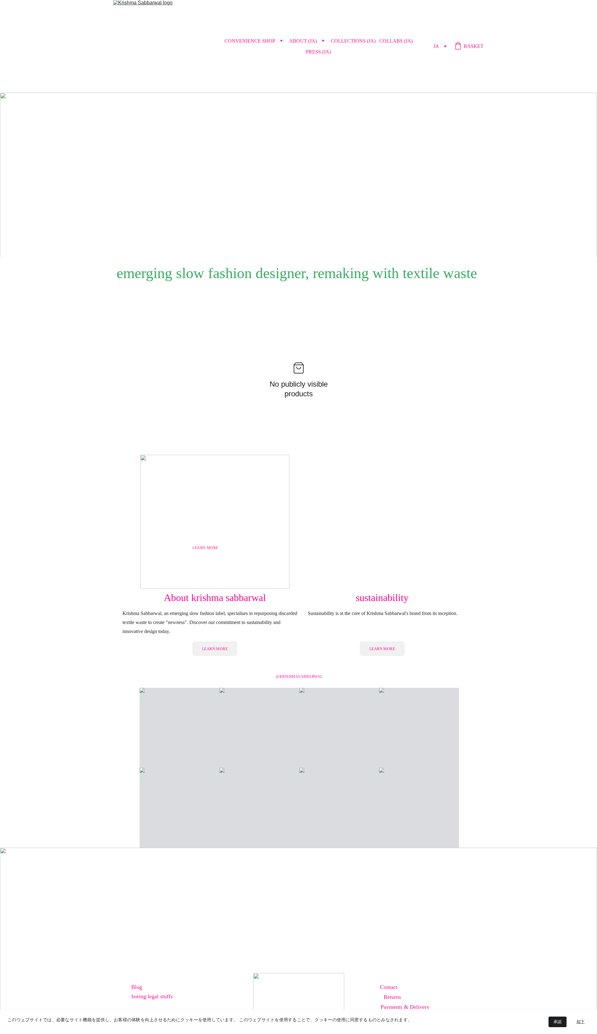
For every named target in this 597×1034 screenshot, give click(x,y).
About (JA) (303, 41)
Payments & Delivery (405, 1007)
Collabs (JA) (396, 41)
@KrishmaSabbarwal (299, 676)
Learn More (215, 649)
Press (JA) (318, 51)
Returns (392, 997)
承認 (557, 1021)
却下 (580, 1021)
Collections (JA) (353, 41)
